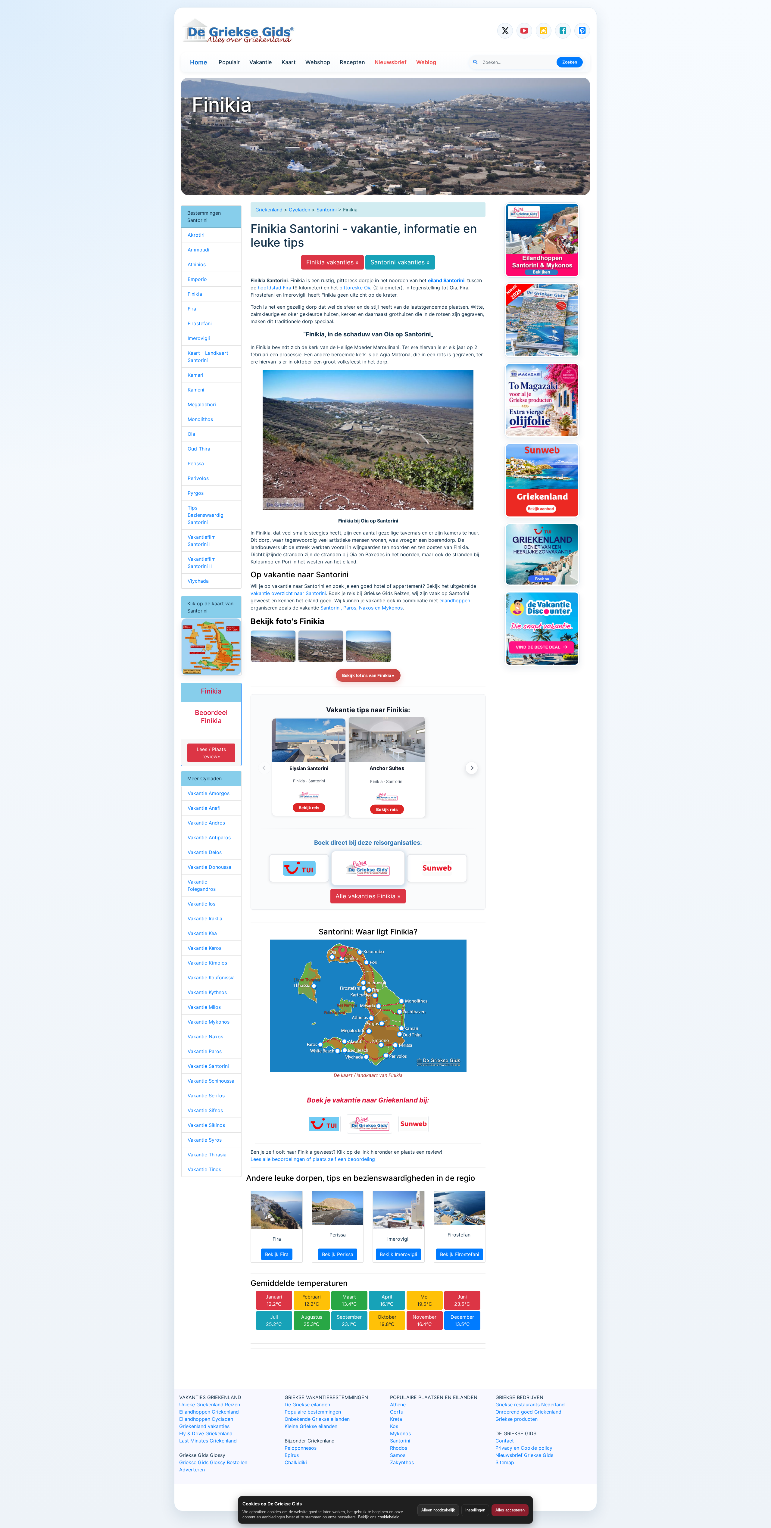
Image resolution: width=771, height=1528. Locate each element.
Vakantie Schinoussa (211, 1081)
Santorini (327, 210)
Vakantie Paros (205, 1051)
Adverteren (192, 1470)
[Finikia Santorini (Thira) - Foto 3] (273, 646)
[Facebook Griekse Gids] (563, 31)
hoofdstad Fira (274, 288)
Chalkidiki (296, 1462)
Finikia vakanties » (332, 262)
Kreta (396, 1419)
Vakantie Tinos (204, 1169)
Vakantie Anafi (204, 808)
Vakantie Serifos (206, 1096)
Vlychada (198, 581)
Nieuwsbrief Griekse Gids (524, 1455)
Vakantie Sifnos (205, 1110)
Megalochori (202, 404)
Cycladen (299, 210)
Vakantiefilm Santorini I (202, 540)
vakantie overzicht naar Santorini (288, 593)
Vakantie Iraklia (205, 918)
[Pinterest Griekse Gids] (582, 31)
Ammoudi (198, 250)
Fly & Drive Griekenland (206, 1433)
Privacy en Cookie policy (523, 1448)
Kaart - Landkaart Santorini (208, 356)
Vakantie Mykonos (208, 1022)
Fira (192, 309)
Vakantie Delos (205, 852)
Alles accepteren (510, 1510)
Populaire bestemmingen (313, 1412)
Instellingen (475, 1510)
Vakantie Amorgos (208, 793)
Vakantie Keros (204, 948)
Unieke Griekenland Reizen (209, 1405)
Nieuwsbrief (391, 62)
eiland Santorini (446, 280)
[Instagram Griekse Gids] (543, 31)
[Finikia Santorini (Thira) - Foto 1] (368, 646)
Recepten (352, 62)
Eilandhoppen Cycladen (206, 1419)
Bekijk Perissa (337, 1254)
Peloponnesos (301, 1448)
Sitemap (504, 1462)
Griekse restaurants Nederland (530, 1405)
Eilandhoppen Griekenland (209, 1412)
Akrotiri (196, 235)
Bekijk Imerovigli (398, 1254)
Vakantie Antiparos (209, 837)
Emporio (197, 279)
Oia (191, 434)
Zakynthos (402, 1462)
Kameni (196, 390)
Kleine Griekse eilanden (311, 1426)
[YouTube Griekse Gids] (524, 31)
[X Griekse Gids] (505, 31)
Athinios (197, 264)
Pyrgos (196, 493)
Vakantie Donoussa (209, 867)
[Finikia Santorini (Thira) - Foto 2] (320, 646)
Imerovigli (199, 338)
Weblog (426, 62)
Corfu (396, 1412)
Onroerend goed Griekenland (528, 1412)
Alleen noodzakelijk (438, 1510)
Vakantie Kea (202, 933)
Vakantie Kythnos (207, 992)
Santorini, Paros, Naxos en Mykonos (361, 608)
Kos (394, 1426)
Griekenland (268, 210)
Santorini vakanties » (400, 262)
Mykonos (400, 1433)
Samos (397, 1455)
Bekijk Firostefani (459, 1254)
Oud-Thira (199, 449)
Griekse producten (516, 1419)
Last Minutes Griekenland (208, 1441)
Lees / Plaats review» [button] (211, 752)
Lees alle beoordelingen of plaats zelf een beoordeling (313, 1159)
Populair (229, 62)
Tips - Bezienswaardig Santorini (205, 515)
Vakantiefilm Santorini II (202, 562)
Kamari (195, 375)
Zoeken (569, 62)
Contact (504, 1441)
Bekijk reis (309, 807)
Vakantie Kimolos (207, 963)
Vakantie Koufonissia (211, 977)
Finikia (195, 294)
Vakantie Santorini (208, 1066)
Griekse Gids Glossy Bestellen (213, 1462)
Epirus (292, 1455)
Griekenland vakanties (204, 1426)
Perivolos (198, 478)
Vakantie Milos (204, 1007)
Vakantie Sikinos (206, 1125)
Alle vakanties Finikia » (368, 896)
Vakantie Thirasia (207, 1155)
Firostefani (200, 323)
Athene (398, 1405)
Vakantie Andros (206, 823)
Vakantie (260, 62)
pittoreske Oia (355, 288)
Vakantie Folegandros (202, 885)
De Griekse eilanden (307, 1405)
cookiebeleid (388, 1517)
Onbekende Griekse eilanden (317, 1419)
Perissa (196, 463)
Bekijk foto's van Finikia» (368, 675)
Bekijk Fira (277, 1254)
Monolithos (200, 419)
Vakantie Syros (205, 1140)
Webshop (317, 62)
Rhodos (398, 1448)
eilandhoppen (454, 600)
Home (198, 62)
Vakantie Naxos (205, 1037)
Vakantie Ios (201, 904)
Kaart (289, 62)
